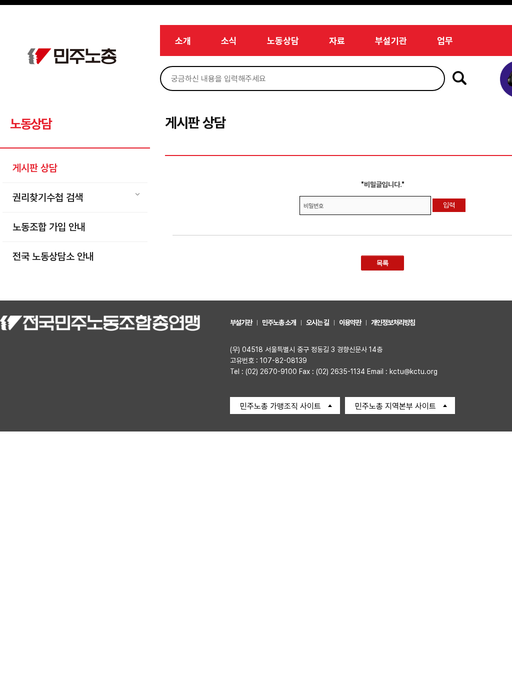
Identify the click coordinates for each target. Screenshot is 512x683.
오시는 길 (317, 322)
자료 (337, 41)
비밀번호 (314, 206)
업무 (445, 41)
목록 (382, 263)
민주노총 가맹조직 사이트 (280, 406)
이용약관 (350, 322)
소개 (183, 41)
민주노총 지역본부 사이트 (395, 406)
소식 (229, 41)
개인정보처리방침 (393, 322)
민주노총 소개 (279, 322)
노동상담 (283, 41)
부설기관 (391, 41)
